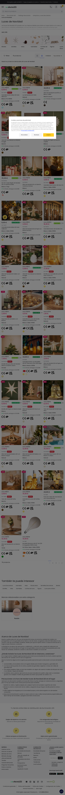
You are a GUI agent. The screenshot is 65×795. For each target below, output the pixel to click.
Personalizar (24, 134)
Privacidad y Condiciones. (27, 130)
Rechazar (36, 134)
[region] (32, 127)
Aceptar (48, 134)
